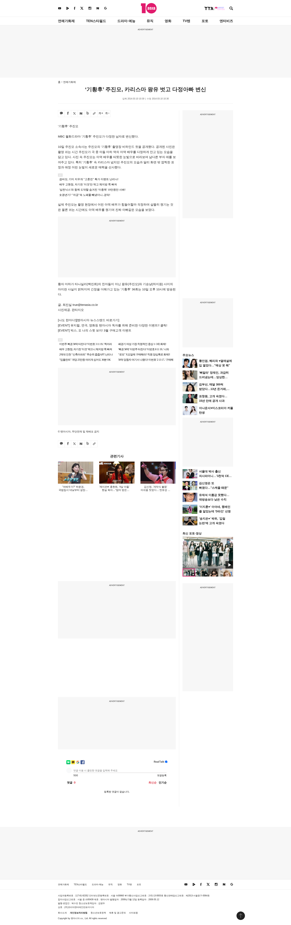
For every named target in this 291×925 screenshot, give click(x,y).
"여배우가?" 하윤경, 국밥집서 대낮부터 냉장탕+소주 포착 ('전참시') (73, 490)
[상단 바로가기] (240, 916)
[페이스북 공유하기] (67, 113)
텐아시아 (75, 918)
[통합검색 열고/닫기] (231, 9)
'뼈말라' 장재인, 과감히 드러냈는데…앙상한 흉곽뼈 (214, 377)
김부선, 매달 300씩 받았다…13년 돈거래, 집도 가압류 (213, 389)
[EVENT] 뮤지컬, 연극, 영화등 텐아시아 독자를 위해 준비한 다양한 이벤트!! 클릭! (112, 325)
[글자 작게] (107, 113)
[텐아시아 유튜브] (59, 8)
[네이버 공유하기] (81, 113)
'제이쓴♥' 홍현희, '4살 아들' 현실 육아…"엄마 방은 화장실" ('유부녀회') (114, 490)
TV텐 (186, 21)
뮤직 (150, 21)
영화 (168, 21)
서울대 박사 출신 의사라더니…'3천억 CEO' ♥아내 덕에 (215, 476)
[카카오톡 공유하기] (61, 113)
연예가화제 (66, 21)
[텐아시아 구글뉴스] (105, 8)
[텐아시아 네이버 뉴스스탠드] (97, 8)
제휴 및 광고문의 (117, 913)
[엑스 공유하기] (74, 113)
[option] (208, 553)
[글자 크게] (100, 113)
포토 (205, 21)
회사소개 (62, 913)
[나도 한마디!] (67, 320)
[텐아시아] (149, 8)
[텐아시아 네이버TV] (67, 8)
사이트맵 (133, 913)
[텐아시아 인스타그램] (89, 8)
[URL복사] (94, 113)
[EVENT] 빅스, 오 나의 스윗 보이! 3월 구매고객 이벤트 (94, 330)
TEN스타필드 (96, 21)
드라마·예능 (126, 21)
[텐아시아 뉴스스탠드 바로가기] (97, 320)
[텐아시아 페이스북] (74, 8)
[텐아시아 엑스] (81, 8)
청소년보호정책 (98, 913)
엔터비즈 (226, 21)
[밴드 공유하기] (87, 113)
